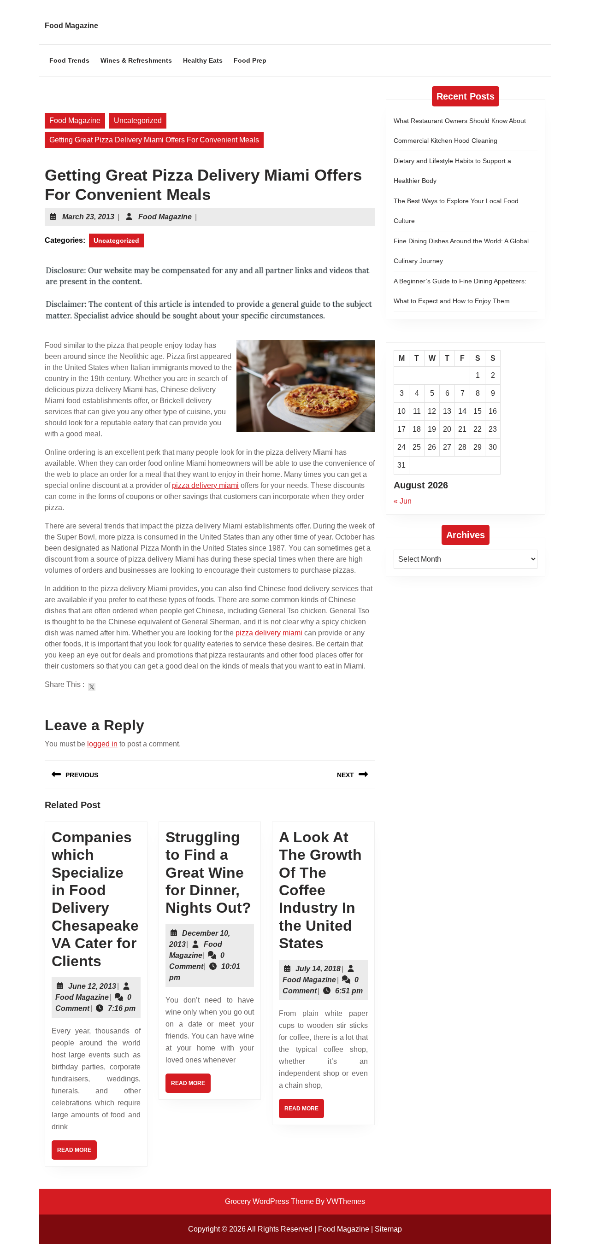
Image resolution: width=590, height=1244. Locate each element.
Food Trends (69, 60)
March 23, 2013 (88, 217)
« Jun (403, 501)
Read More (77, 1153)
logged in (102, 744)
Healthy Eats (203, 60)
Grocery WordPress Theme (269, 1201)
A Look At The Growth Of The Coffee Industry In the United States (320, 890)
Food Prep (250, 60)
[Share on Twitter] (91, 687)
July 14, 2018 (318, 969)
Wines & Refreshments (136, 60)
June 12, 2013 (92, 986)
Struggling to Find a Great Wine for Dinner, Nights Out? (208, 872)
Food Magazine (71, 25)
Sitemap (388, 1229)
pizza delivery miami (205, 485)
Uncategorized (138, 120)
